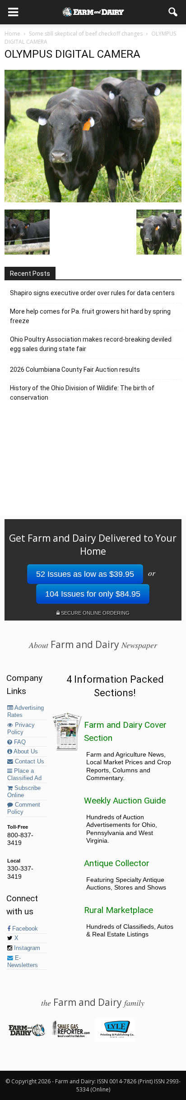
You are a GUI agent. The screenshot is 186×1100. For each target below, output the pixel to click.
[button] (173, 12)
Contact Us (28, 761)
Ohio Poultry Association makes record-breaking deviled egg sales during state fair (91, 344)
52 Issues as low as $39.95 (85, 574)
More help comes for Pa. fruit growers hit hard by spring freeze (90, 316)
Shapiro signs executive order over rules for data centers (92, 293)
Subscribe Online (24, 792)
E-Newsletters (22, 961)
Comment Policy (23, 808)
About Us (25, 752)
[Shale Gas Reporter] (70, 1035)
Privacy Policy (21, 728)
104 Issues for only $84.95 (92, 593)
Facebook (24, 929)
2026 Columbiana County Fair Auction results (75, 369)
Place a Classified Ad (24, 774)
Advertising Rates (25, 711)
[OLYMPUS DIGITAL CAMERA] (93, 200)
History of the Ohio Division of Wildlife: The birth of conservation (82, 392)
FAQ (19, 742)
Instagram (26, 948)
